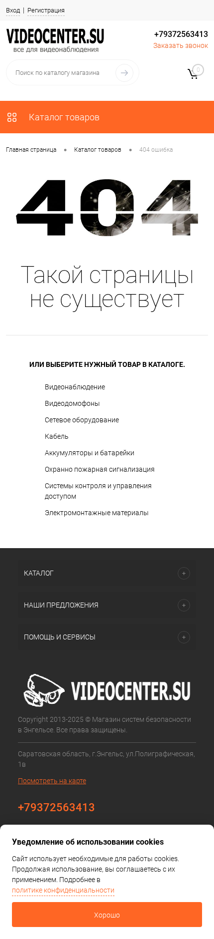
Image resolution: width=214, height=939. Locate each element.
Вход (13, 10)
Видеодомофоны (72, 403)
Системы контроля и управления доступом (98, 491)
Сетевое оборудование (82, 420)
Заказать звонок (180, 45)
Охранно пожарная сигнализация (100, 469)
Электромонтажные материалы (97, 513)
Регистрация (46, 10)
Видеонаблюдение (75, 387)
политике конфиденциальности (63, 890)
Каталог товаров (63, 117)
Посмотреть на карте (52, 781)
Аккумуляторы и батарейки (89, 453)
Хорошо (107, 915)
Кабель (57, 436)
